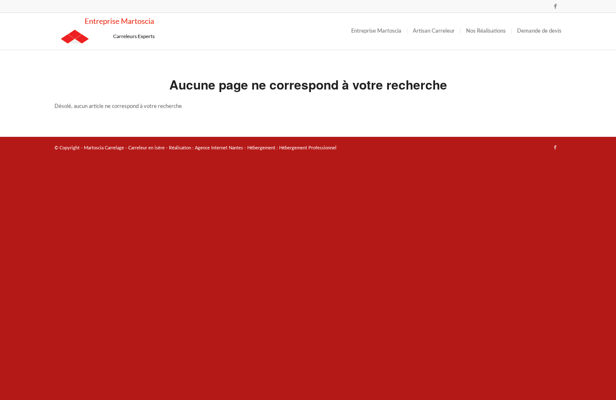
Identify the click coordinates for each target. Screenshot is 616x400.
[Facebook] (555, 6)
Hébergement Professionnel (307, 148)
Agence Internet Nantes (219, 148)
